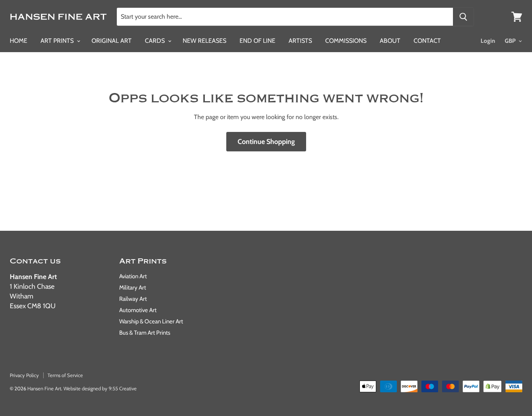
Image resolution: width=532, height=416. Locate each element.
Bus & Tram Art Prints (144, 332)
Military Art (132, 287)
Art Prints (58, 40)
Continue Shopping (266, 141)
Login (488, 40)
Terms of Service (65, 375)
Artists (300, 40)
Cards (155, 40)
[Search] (463, 17)
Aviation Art (133, 276)
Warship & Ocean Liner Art (151, 321)
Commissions (345, 40)
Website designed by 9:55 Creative (100, 388)
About (390, 40)
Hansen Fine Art (44, 388)
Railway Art (133, 298)
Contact (427, 40)
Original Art (112, 40)
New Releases (204, 40)
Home (18, 40)
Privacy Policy (24, 375)
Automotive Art (138, 310)
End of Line (257, 40)
